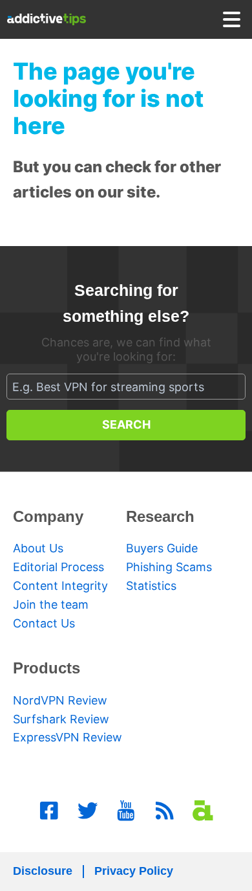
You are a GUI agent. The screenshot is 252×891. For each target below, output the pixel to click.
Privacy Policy (133, 870)
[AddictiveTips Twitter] (88, 810)
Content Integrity (60, 585)
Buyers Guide (162, 548)
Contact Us (44, 623)
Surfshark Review (61, 719)
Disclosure (42, 870)
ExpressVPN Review (67, 737)
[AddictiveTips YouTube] (126, 810)
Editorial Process (58, 567)
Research (160, 516)
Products (46, 668)
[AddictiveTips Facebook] (49, 810)
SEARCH (126, 424)
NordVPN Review (60, 700)
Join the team (51, 604)
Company (48, 516)
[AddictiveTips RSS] (164, 810)
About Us (38, 548)
